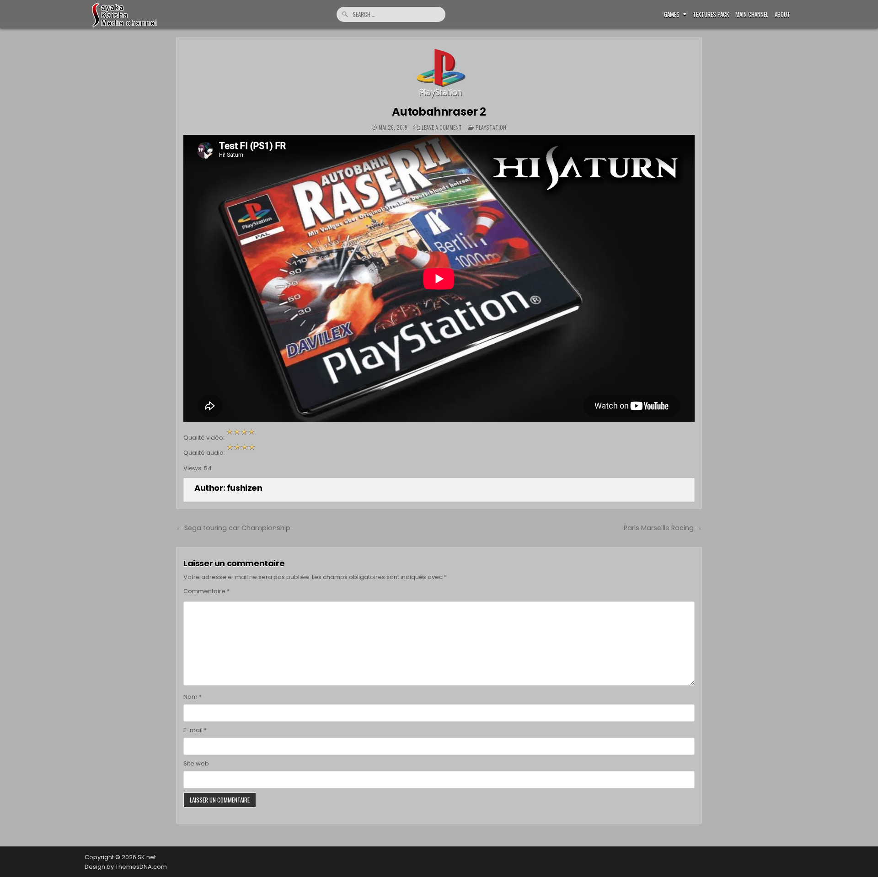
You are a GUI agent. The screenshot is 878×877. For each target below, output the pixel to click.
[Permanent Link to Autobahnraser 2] (439, 72)
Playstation (491, 127)
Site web (196, 763)
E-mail (195, 730)
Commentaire (206, 591)
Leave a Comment (442, 127)
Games (672, 14)
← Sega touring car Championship (233, 527)
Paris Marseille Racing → (663, 527)
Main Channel (751, 14)
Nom (192, 696)
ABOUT (782, 14)
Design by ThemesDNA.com (126, 866)
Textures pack (711, 14)
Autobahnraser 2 (439, 111)
